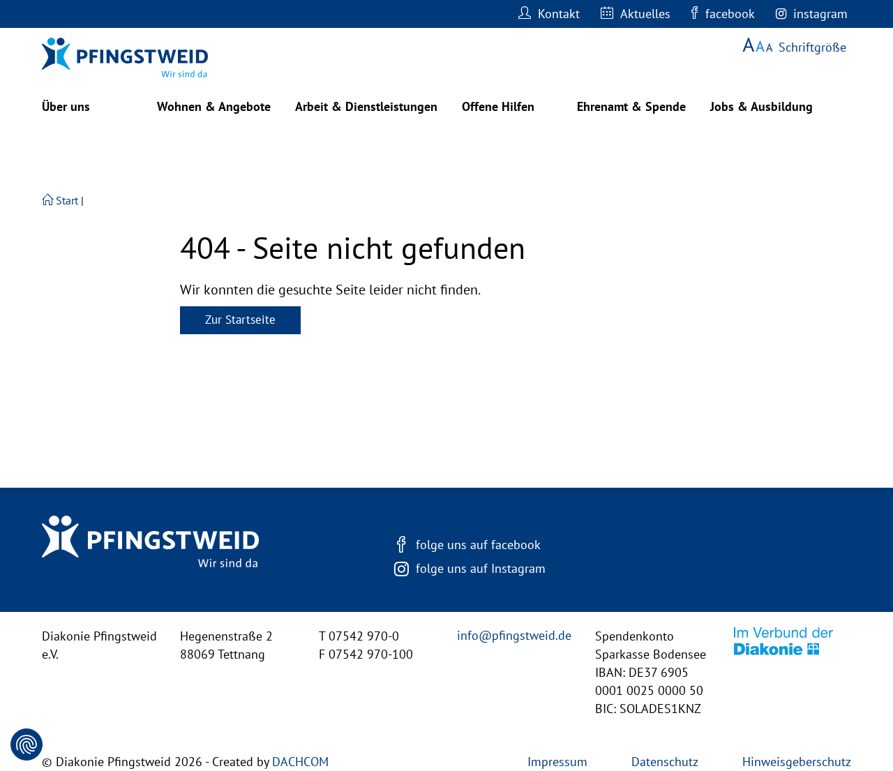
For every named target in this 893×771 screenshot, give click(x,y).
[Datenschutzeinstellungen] (26, 744)
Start (65, 200)
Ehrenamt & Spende (631, 106)
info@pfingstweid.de (514, 635)
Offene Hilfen (498, 106)
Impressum (557, 762)
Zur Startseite (240, 319)
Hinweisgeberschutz (796, 762)
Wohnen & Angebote (214, 106)
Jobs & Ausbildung (761, 106)
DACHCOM (300, 762)
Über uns (66, 106)
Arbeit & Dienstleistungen (366, 106)
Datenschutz (664, 762)
